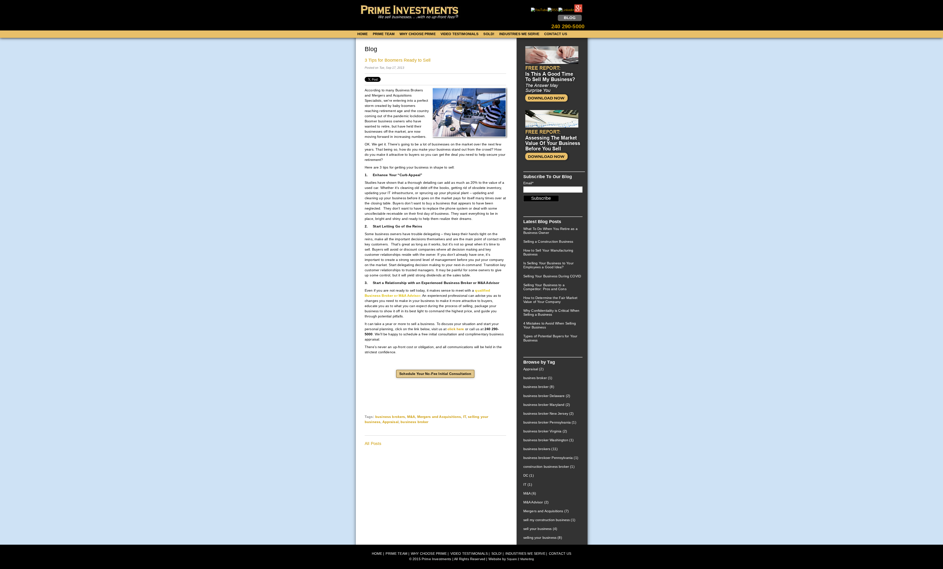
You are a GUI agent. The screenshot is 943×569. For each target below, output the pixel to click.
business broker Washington (548, 440)
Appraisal (390, 422)
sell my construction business (549, 520)
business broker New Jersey (548, 413)
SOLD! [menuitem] (488, 34)
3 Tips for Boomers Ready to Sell (397, 60)
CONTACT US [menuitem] (555, 34)
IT (464, 417)
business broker (414, 422)
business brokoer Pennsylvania (550, 458)
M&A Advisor (536, 502)
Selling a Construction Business (548, 241)
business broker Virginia (545, 431)
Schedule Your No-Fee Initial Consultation (435, 374)
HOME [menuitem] (362, 34)
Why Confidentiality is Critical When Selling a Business (551, 312)
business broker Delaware (546, 396)
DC (528, 475)
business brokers (390, 417)
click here (455, 329)
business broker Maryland (546, 405)
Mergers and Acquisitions (439, 417)
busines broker (538, 378)
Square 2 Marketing (520, 559)
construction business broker (549, 467)
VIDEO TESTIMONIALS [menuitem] (460, 34)
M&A (411, 417)
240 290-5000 (567, 26)
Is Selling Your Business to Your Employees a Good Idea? (548, 265)
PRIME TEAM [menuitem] (384, 34)
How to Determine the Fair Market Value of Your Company (550, 300)
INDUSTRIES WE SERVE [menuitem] (519, 34)
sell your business (540, 529)
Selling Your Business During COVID (552, 276)
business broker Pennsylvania (549, 422)
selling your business (542, 538)
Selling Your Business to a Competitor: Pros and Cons (545, 287)
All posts (373, 443)
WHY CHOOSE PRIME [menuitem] (418, 34)
